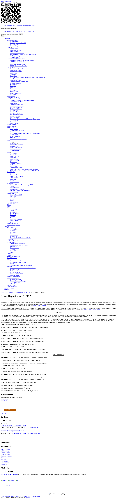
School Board (13, 84)
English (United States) (19, 25)
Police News (13, 166)
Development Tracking (16, 147)
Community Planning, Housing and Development (22, 100)
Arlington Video (14, 154)
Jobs (2, 457)
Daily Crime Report (10, 409)
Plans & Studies (11, 172)
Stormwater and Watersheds (17, 189)
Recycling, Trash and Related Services (20, 190)
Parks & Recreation (15, 116)
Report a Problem (6, 454)
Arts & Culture (14, 209)
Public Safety (10, 127)
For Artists (12, 230)
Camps (12, 210)
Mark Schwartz (14, 91)
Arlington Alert (14, 129)
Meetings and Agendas (16, 71)
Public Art (12, 233)
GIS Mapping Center (15, 149)
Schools (9, 205)
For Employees (5, 462)
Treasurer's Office (14, 123)
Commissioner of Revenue (17, 99)
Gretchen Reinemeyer (15, 88)
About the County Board (16, 68)
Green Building (14, 177)
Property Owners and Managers (18, 281)
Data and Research (11, 143)
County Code (13, 76)
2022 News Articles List (23, 292)
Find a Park (13, 215)
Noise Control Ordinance (13, 256)
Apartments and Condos (16, 279)
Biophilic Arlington (15, 63)
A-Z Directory (5, 451)
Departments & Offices (13, 97)
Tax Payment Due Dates (16, 271)
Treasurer (12, 87)
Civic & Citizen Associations (17, 243)
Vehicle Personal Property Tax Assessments (21, 265)
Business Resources (9, 288)
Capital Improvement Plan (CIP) (18, 43)
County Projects (11, 96)
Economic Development (16, 107)
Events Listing (13, 162)
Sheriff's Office (14, 134)
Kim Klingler (13, 90)
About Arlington (8, 142)
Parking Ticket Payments (16, 273)
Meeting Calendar (11, 126)
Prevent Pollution (14, 187)
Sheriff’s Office (14, 120)
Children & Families (12, 236)
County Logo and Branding (17, 167)
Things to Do (10, 207)
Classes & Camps (11, 239)
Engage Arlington (11, 124)
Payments (9, 266)
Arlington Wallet (14, 44)
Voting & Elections (12, 286)
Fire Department (14, 110)
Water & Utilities (11, 285)
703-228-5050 (4, 400)
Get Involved (13, 74)
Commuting (13, 197)
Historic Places (14, 235)
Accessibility (4, 464)
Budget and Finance (12, 40)
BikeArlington (13, 196)
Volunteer (12, 137)
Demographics (14, 146)
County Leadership (12, 78)
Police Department (15, 117)
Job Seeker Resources (15, 50)
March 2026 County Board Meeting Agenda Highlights (24, 169)
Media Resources (14, 160)
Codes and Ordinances (16, 174)
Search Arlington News (16, 163)
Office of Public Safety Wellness (18, 139)
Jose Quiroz (13, 86)
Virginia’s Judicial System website (92, 309)
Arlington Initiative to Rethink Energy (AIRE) (21, 185)
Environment (10, 183)
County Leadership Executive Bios (19, 81)
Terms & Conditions (16, 496)
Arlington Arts (13, 229)
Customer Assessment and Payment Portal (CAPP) (23, 268)
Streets (12, 200)
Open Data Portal (14, 150)
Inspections (13, 179)
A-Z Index (6, 289)
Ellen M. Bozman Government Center (13, 426)
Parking (12, 199)
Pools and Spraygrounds (16, 219)
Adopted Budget (14, 41)
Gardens (12, 186)
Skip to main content (6, 1)
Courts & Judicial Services (16, 106)
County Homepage (5, 496)
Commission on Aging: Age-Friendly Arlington (22, 60)
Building (9, 173)
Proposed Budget (14, 46)
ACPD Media (4, 399)
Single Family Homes (15, 282)
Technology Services (15, 121)
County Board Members (16, 70)
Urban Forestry (14, 192)
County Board (10, 67)
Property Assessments (15, 260)
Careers (9, 47)
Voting (8, 140)
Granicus (27, 497)
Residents (6, 226)
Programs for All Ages (15, 220)
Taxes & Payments (15, 272)
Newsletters (13, 157)
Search (2, 34)
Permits (12, 180)
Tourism (9, 206)
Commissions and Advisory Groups (16, 58)
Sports (11, 222)
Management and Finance (16, 114)
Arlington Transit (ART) (16, 195)
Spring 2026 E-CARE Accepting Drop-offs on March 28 (24, 170)
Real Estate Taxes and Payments (18, 262)
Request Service (5, 452)
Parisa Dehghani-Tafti (15, 93)
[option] (60, 25)
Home (2, 292)
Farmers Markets (14, 213)
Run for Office (14, 250)
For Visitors (13, 232)
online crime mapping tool (39, 305)
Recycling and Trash (12, 278)
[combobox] (9, 28)
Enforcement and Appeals (16, 176)
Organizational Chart (15, 83)
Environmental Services (16, 109)
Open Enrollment (14, 57)
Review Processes (14, 182)
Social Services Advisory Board (18, 64)
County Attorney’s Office (16, 101)
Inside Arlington (14, 164)
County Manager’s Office (16, 104)
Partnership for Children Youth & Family (20, 238)
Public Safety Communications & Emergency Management (25, 119)
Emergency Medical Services (17, 111)
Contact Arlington (35, 496)
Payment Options (14, 269)
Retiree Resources (14, 51)
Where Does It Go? (15, 283)
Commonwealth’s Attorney (17, 130)
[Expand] (17, 40)
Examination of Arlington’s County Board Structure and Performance (27, 77)
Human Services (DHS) (16, 113)
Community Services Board (17, 61)
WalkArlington (14, 202)
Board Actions (13, 73)
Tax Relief (12, 263)
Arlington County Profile (16, 144)
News (8, 152)
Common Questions (6, 456)
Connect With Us (14, 156)
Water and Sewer (14, 275)
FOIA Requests (5, 461)
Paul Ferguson (13, 94)
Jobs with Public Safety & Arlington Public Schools (23, 54)
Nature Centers (14, 217)
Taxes (8, 259)
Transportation (10, 193)
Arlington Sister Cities (12, 223)
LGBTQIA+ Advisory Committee (18, 66)
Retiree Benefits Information (17, 53)
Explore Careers (14, 48)
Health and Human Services (14, 240)
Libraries (12, 216)
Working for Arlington (15, 56)
